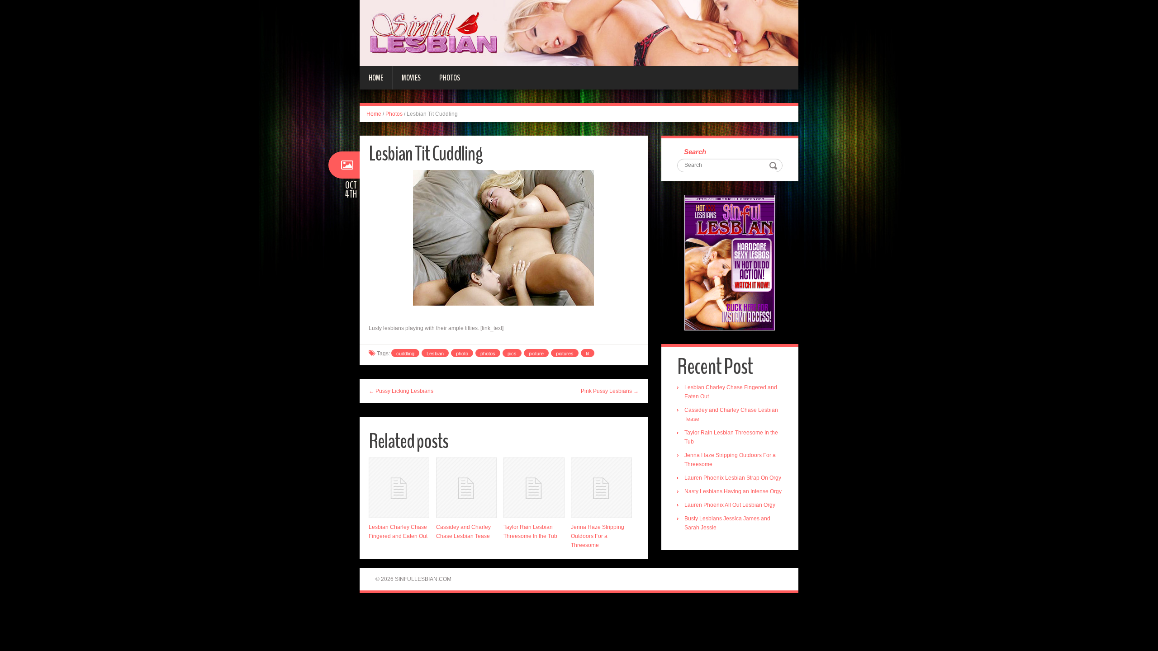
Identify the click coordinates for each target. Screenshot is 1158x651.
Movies (411, 77)
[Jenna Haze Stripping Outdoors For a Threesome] (601, 488)
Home (376, 77)
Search (695, 152)
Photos (449, 77)
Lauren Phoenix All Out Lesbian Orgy (729, 505)
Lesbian (435, 353)
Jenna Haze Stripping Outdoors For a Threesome (597, 536)
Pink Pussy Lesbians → (610, 391)
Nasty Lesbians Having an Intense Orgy (733, 491)
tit (587, 353)
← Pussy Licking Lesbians (401, 391)
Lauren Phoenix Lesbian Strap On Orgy (732, 478)
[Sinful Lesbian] (579, 32)
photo (462, 353)
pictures (565, 353)
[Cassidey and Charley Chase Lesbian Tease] (466, 488)
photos (487, 353)
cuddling (405, 353)
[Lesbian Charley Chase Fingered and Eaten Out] (399, 488)
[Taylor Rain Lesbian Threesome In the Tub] (533, 488)
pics (512, 353)
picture (536, 353)
